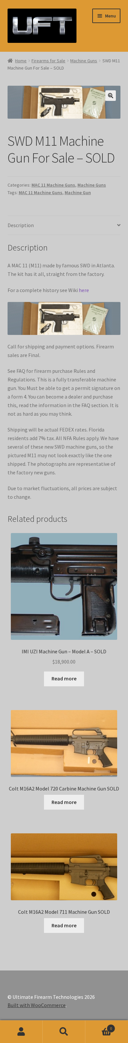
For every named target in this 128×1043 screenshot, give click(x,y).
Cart (98, 1026)
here (84, 290)
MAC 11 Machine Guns (53, 185)
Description (21, 225)
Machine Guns (83, 61)
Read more (64, 678)
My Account (21, 1032)
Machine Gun (78, 192)
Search (64, 1032)
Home (21, 61)
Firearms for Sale (48, 61)
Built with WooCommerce (37, 1005)
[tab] (64, 225)
